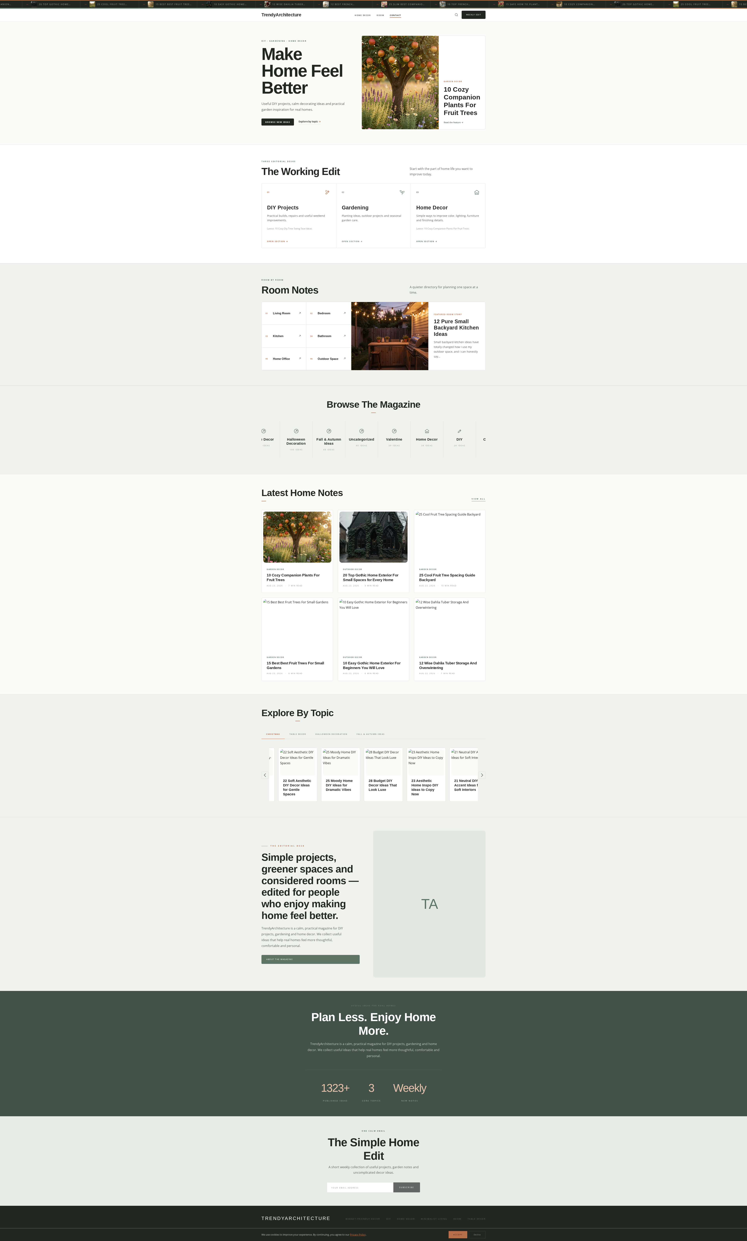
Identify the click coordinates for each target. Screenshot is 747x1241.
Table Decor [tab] (297, 734)
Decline (477, 1234)
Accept (458, 1234)
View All (479, 498)
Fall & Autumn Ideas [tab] (371, 734)
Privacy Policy (358, 1234)
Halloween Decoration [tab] (331, 734)
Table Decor (477, 1218)
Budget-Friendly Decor (363, 1218)
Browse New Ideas (277, 122)
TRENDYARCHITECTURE (296, 1218)
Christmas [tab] (273, 734)
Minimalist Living (434, 1218)
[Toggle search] (456, 15)
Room (380, 15)
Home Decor (363, 15)
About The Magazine (279, 959)
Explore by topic (310, 121)
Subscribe (406, 1187)
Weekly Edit (473, 14)
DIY (388, 1218)
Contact (395, 15)
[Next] (482, 775)
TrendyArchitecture (281, 14)
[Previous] (264, 775)
